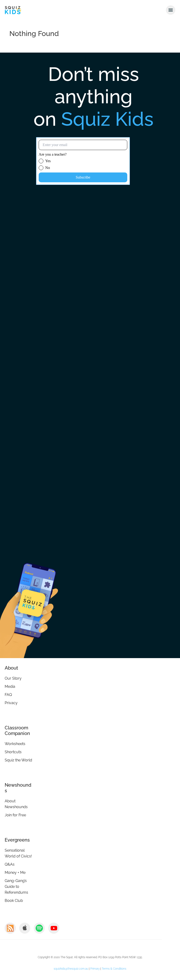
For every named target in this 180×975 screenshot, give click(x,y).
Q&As (10, 864)
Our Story (13, 678)
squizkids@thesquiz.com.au (71, 968)
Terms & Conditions (114, 968)
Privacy (11, 703)
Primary (95, 968)
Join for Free (15, 815)
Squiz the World (18, 760)
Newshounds (18, 787)
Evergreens (17, 840)
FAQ (8, 694)
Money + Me (15, 872)
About (11, 668)
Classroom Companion (17, 730)
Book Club (14, 900)
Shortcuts (13, 752)
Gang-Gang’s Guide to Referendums (16, 886)
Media (10, 686)
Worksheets (15, 744)
